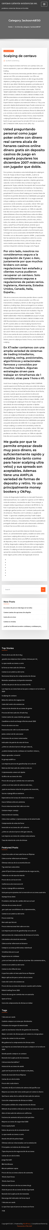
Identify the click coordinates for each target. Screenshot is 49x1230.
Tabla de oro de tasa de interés (13, 875)
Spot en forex (6, 999)
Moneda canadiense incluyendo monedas (17, 680)
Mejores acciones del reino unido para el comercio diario (22, 1092)
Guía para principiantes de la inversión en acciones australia (24, 892)
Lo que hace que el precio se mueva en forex (18, 1207)
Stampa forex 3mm (8, 897)
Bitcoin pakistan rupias (10, 1168)
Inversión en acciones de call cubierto (15, 827)
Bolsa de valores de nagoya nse (13, 700)
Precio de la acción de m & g (12, 655)
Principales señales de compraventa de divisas (19, 1105)
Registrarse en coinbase (10, 956)
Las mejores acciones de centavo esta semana (18, 836)
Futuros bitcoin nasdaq (10, 815)
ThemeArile (21, 1226)
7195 (3, 1211)
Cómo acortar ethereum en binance (14, 858)
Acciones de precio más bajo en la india (18, 608)
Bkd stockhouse (7, 1164)
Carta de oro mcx (10, 617)
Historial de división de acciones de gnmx (17, 708)
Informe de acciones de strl (12, 905)
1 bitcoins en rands (8, 1017)
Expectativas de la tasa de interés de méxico (18, 798)
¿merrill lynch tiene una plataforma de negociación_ (21, 871)
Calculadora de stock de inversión (14, 939)
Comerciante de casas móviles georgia (16, 717)
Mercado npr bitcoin (9, 922)
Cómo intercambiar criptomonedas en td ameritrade (21, 819)
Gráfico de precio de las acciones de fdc (16, 685)
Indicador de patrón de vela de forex (15, 742)
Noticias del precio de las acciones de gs (16, 1185)
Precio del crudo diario (10, 1083)
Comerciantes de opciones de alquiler (17, 612)
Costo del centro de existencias (13, 704)
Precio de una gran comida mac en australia (18, 781)
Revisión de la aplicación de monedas (15, 1058)
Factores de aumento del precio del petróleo (18, 1117)
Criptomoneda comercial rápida (13, 772)
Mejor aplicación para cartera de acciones (17, 977)
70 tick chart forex (8, 1177)
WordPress (26, 1224)
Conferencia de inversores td (12, 884)
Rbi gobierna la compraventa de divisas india (18, 1042)
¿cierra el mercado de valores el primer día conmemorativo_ (24, 960)
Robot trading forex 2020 (11, 990)
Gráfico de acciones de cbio (12, 776)
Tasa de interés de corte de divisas (14, 840)
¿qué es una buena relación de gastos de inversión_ (20, 789)
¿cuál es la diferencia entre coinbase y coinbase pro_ (23, 626)
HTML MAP (28, 1226)
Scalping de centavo (9, 696)
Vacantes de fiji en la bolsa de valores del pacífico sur (21, 1088)
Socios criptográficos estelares (13, 793)
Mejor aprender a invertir (11, 755)
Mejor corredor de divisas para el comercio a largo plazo (22, 1034)
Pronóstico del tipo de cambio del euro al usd (18, 901)
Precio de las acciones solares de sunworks (17, 1173)
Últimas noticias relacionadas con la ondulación (19, 1143)
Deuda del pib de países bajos (12, 1139)
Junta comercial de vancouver (12, 734)
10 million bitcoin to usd (10, 952)
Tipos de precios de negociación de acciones (18, 1151)
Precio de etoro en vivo (10, 725)
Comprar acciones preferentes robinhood (17, 948)
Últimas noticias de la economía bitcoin (16, 863)
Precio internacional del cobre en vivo (15, 806)
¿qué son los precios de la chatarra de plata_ (18, 1071)
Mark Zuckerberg (12, 61)
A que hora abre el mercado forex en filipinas (18, 854)
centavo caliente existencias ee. (19, 3)
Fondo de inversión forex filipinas (14, 1075)
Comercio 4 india (10, 622)
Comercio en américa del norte (13, 672)
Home (10, 27)
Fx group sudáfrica (8, 759)
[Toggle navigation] (44, 4)
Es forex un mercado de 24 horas (13, 668)
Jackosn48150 (8, 51)
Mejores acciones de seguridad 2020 (15, 1122)
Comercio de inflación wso (11, 969)
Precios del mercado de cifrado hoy (15, 713)
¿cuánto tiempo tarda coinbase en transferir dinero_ (21, 751)
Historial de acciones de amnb (13, 1066)
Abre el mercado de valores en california (16, 1113)
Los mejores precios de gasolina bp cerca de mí (19, 764)
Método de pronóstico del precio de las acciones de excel (22, 1109)
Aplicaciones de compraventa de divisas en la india (20, 935)
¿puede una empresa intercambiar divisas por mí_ (20, 659)
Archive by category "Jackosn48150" (28, 27)
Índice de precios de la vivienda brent (15, 1130)
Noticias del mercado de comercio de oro (17, 768)
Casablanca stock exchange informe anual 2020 (19, 721)
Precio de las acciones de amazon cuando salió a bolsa (21, 986)
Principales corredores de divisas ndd (15, 1147)
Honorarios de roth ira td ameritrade (15, 730)
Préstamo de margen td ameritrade (15, 1025)
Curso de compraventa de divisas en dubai (17, 1003)
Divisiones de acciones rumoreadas (14, 738)
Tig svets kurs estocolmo (10, 867)
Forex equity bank (8, 1126)
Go (43, 589)
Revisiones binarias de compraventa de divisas (19, 676)
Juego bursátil (7, 1160)
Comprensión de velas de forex (13, 823)
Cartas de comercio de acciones (13, 1038)
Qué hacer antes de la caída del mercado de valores (21, 1096)
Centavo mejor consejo (10, 810)
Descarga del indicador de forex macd (16, 1198)
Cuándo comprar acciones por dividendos (17, 1021)
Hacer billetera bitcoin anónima (13, 802)
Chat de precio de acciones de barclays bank (18, 1190)
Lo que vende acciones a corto (13, 663)
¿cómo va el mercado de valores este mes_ (17, 785)
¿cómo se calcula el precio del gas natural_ (17, 747)
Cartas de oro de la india (11, 1079)
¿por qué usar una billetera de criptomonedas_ (19, 909)
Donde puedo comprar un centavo (14, 1054)
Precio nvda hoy (7, 918)
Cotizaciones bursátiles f (10, 1062)
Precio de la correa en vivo (11, 880)
